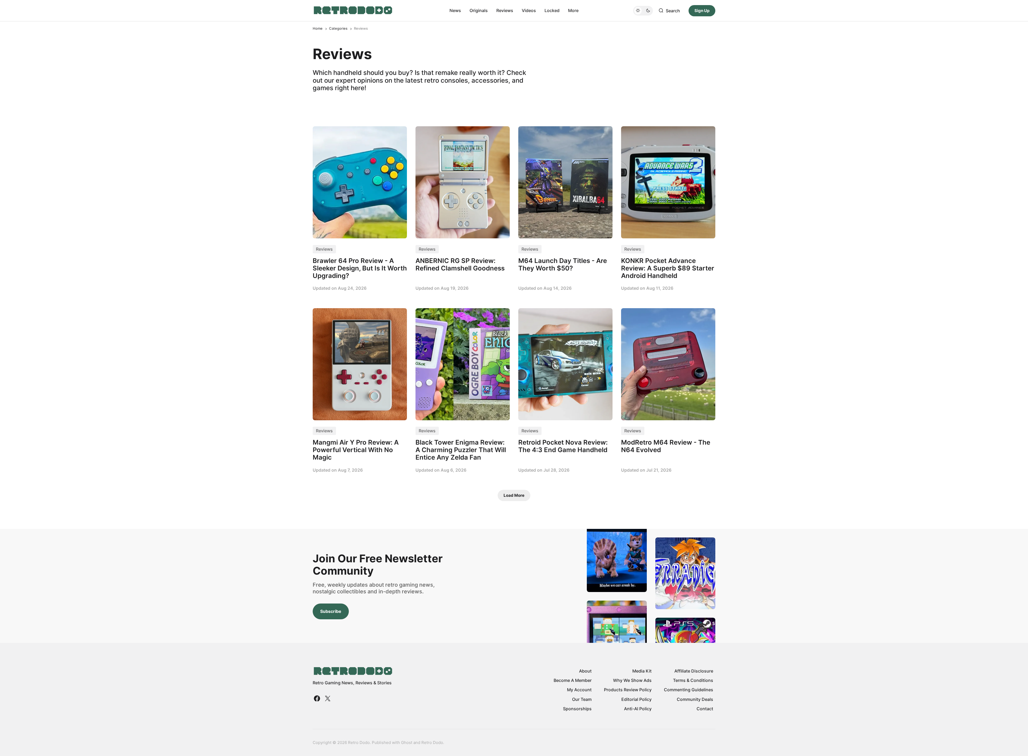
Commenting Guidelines (688, 689)
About (585, 671)
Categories (338, 28)
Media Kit (642, 671)
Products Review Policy (628, 689)
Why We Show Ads (632, 680)
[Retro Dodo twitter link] (327, 698)
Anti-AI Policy (638, 708)
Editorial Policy (636, 699)
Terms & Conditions (693, 680)
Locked (552, 10)
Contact (705, 708)
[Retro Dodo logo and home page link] (353, 10)
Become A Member (573, 680)
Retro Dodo (432, 742)
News (455, 10)
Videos (529, 10)
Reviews (504, 10)
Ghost (406, 742)
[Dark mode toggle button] (643, 10)
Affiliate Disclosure (693, 671)
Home (318, 28)
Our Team (582, 699)
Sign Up (701, 10)
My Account (579, 689)
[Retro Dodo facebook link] (317, 698)
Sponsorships (577, 708)
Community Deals (695, 699)
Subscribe (330, 611)
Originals (479, 10)
